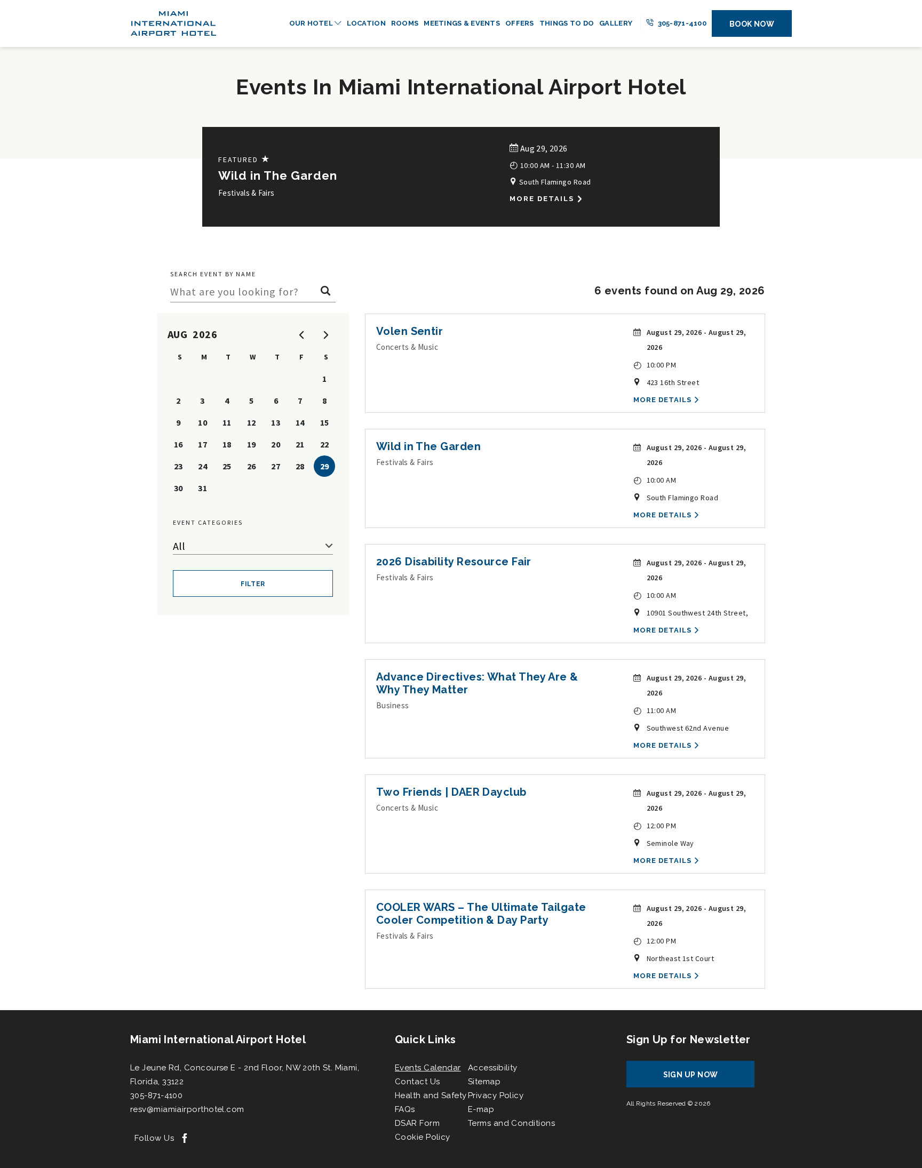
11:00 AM (655, 710)
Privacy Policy (495, 1095)
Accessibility (493, 1068)
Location (366, 23)
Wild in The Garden (277, 175)
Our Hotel (312, 23)
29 (324, 466)
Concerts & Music (407, 347)
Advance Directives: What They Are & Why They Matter (477, 683)
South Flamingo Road (554, 182)
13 (275, 422)
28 (300, 466)
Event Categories (208, 522)
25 (227, 466)
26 (251, 466)
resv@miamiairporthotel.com (187, 1109)
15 (324, 422)
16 (178, 444)
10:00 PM (655, 364)
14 (300, 422)
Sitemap (484, 1081)
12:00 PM (655, 825)
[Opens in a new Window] (184, 1139)
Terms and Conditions (511, 1123)
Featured (244, 159)
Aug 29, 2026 (542, 148)
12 (251, 422)
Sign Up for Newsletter (688, 1039)
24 (202, 466)
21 (300, 444)
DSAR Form (417, 1123)
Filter (253, 584)
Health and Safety (431, 1095)
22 (324, 444)
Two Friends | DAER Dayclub (451, 792)
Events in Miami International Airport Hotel (461, 86)
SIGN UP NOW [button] (700, 1078)
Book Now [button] (752, 24)
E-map (481, 1109)
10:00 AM (655, 480)
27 (275, 466)
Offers (519, 23)
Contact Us (417, 1081)
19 (251, 444)
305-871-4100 (681, 23)
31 (202, 488)
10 (202, 422)
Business (392, 705)
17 (202, 444)
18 (227, 444)
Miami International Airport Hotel (218, 1039)
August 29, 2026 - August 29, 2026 (696, 339)
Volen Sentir (409, 331)
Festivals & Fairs (246, 193)
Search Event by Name (213, 274)
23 (178, 466)
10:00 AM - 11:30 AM (547, 164)
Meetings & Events (462, 23)
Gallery (615, 23)
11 (227, 422)
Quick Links (425, 1039)
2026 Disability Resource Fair (453, 561)
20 (275, 444)
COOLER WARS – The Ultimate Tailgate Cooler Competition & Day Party (481, 913)
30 (178, 488)
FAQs (405, 1109)
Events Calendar (428, 1068)
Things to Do (566, 23)
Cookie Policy (422, 1137)
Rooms (404, 23)
